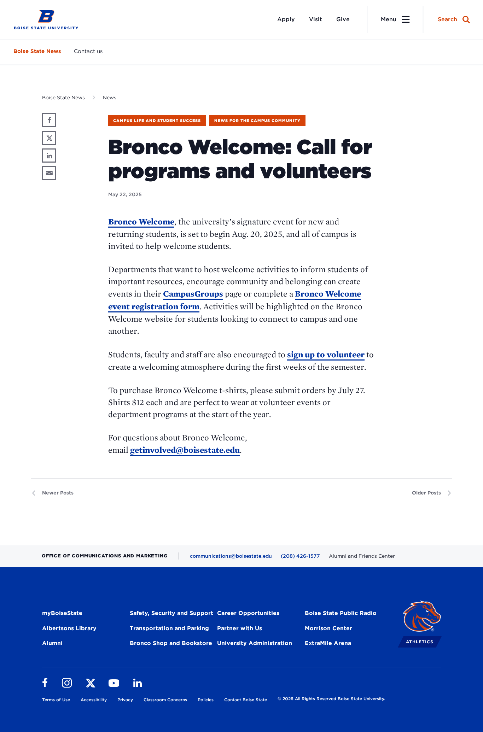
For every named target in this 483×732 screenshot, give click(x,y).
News (109, 97)
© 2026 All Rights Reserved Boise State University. (331, 698)
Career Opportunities (248, 613)
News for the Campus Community (257, 120)
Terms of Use (56, 699)
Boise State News (37, 51)
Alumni (52, 643)
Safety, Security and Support (171, 613)
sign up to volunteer (326, 354)
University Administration (254, 643)
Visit (315, 19)
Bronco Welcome (141, 221)
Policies (206, 699)
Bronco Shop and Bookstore (171, 643)
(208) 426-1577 (300, 556)
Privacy (125, 699)
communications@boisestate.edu (231, 556)
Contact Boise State (245, 699)
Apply (286, 19)
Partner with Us (239, 628)
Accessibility (94, 699)
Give (343, 19)
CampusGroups (193, 293)
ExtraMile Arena (328, 643)
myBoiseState (62, 613)
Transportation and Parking (169, 628)
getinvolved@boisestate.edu (185, 450)
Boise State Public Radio (341, 613)
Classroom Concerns (165, 699)
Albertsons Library (69, 628)
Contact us (88, 51)
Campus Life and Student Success (157, 120)
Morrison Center (328, 628)
